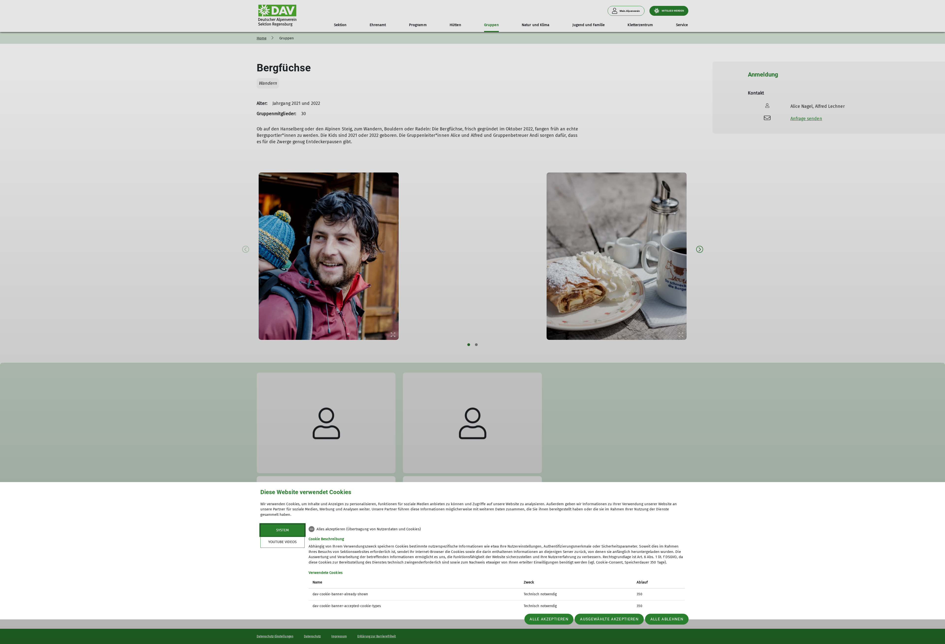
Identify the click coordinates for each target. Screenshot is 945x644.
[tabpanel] (497, 568)
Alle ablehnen (666, 619)
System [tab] (282, 530)
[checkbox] (497, 529)
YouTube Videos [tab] (282, 542)
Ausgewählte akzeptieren (609, 619)
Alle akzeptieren (549, 619)
